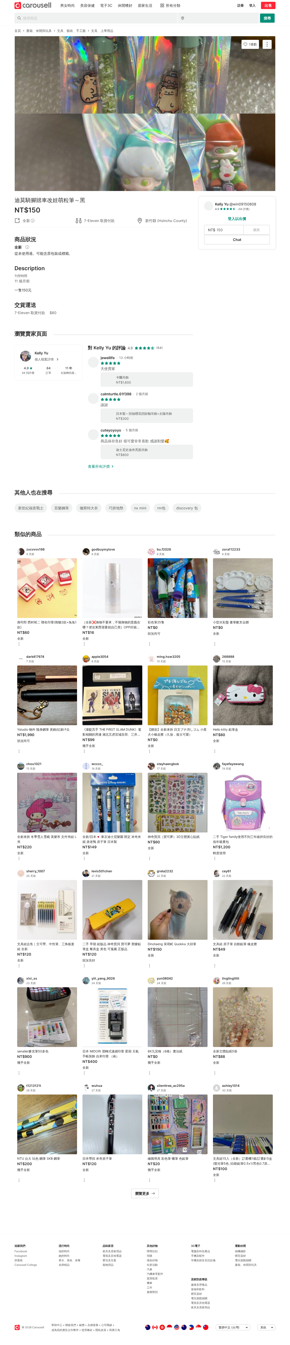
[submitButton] (267, 18)
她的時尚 (64, 1255)
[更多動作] (267, 44)
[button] (56, 359)
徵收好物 (152, 1260)
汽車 (149, 1269)
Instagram (20, 1255)
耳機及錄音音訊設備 (203, 1260)
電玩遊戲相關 (199, 1298)
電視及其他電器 (112, 1255)
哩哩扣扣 (152, 1251)
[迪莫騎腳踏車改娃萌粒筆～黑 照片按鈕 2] (145, 152)
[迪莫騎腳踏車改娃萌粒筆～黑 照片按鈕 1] (145, 75)
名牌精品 (64, 1264)
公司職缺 (106, 1325)
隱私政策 (100, 1330)
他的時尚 (64, 1251)
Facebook (20, 1251)
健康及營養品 (199, 1284)
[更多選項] (19, 644)
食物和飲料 (198, 1289)
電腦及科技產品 (200, 1251)
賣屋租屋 (152, 1278)
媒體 (82, 1325)
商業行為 (114, 1330)
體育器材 (196, 1293)
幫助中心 (56, 1325)
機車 (149, 1283)
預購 (149, 1255)
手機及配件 (198, 1255)
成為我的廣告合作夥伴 (65, 1330)
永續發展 (92, 1325)
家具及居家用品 (112, 1251)
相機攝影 (240, 1251)
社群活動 (152, 1264)
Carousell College (25, 1264)
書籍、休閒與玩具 (246, 1264)
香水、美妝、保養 (69, 1260)
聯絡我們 (70, 1325)
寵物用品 (108, 1264)
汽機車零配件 (155, 1274)
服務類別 (152, 1292)
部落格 (18, 1260)
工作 (149, 1287)
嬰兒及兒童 (109, 1260)
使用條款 (87, 1330)
